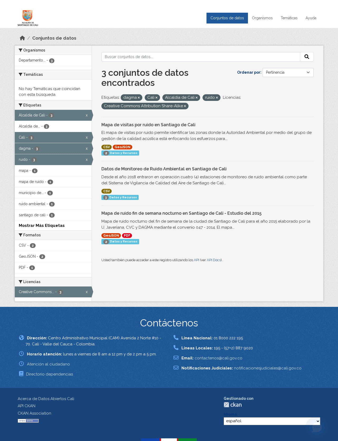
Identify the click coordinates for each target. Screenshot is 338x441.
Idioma (230, 414)
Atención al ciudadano (48, 364)
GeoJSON (122, 147)
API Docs (214, 260)
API (196, 260)
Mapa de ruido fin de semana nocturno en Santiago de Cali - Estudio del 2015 (181, 213)
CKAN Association (34, 413)
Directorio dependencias (49, 374)
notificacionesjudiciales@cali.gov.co (268, 368)
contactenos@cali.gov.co (218, 358)
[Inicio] (22, 38)
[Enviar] (307, 57)
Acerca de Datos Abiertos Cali (46, 398)
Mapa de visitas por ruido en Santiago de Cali (148, 124)
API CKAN (26, 406)
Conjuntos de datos (227, 18)
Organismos (262, 18)
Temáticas (289, 18)
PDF (127, 235)
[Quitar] (139, 98)
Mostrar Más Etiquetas (42, 225)
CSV (106, 147)
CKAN (233, 404)
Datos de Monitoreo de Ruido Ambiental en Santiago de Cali (164, 168)
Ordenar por (248, 72)
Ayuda (311, 18)
